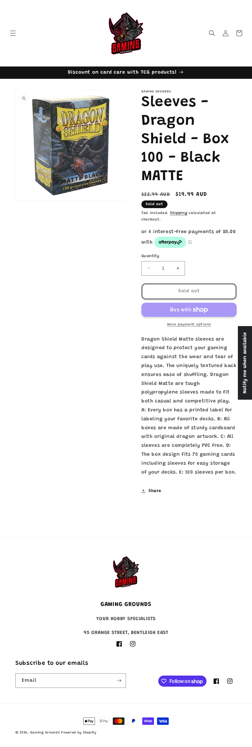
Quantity (150, 256)
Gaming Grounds (45, 732)
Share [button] (154, 491)
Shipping (178, 213)
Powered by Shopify (78, 732)
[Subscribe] (119, 680)
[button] (13, 33)
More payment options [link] (189, 324)
